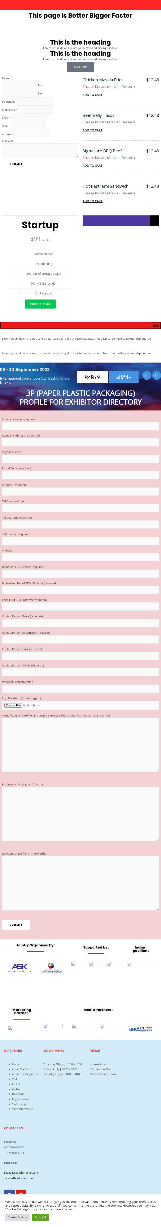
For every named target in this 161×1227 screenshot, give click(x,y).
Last (40, 93)
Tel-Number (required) (16, 534)
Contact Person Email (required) (22, 649)
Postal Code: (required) (16, 468)
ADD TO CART (93, 95)
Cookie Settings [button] (17, 1217)
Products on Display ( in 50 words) (23, 784)
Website (7, 550)
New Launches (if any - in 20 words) (24, 853)
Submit (16, 164)
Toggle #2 (14, 348)
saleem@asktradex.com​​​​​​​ (18, 1178)
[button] (80, 333)
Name (7, 78)
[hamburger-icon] (130, 5)
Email (6, 118)
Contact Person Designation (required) (26, 633)
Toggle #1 (14, 333)
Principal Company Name (17, 682)
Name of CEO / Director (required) (23, 567)
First (40, 85)
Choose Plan (40, 304)
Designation (9, 101)
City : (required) (11, 452)
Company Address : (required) (21, 435)
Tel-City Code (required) (17, 518)
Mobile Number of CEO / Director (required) (29, 583)
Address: (7, 134)
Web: (5, 126)
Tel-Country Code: (13, 501)
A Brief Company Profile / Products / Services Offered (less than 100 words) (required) (56, 715)
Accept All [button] (41, 1217)
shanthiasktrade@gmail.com (21, 1172)
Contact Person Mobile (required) (23, 665)
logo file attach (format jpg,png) (21, 698)
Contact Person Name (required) (22, 616)
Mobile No (9, 110)
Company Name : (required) (19, 419)
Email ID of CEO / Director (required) (24, 600)
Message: (8, 140)
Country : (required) (14, 485)
